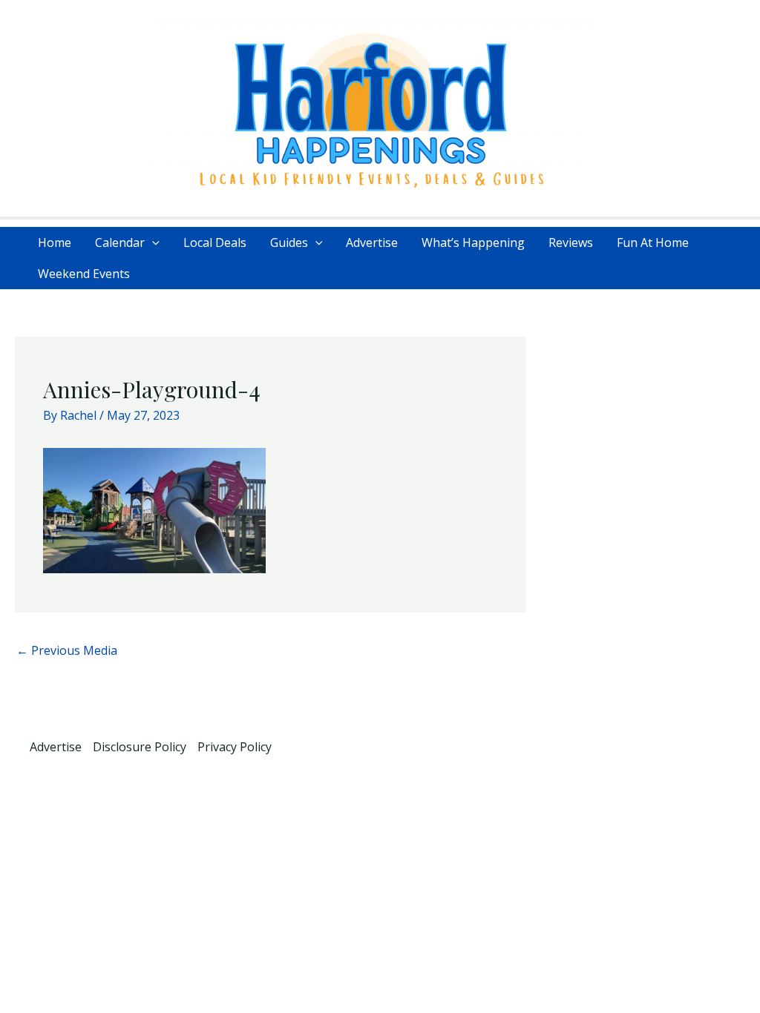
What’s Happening (473, 242)
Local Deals (214, 242)
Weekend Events (84, 273)
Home (54, 242)
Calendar (120, 242)
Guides (289, 242)
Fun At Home (653, 242)
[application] (152, 242)
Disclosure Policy (139, 747)
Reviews (570, 242)
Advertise (372, 242)
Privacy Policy (234, 747)
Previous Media (66, 650)
